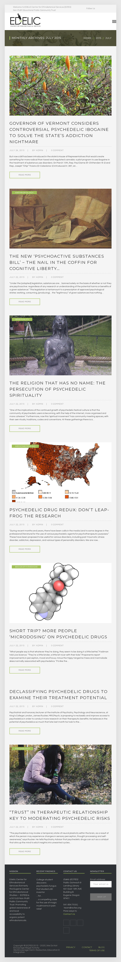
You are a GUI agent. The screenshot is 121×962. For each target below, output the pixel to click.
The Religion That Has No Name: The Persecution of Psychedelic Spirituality (57, 389)
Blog (101, 947)
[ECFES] (25, 20)
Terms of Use (97, 950)
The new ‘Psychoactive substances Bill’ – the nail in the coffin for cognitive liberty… (56, 262)
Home (88, 38)
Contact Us (69, 914)
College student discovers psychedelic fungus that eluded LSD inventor (46, 886)
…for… (39, 896)
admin (39, 150)
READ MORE (25, 175)
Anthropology (24, 192)
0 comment (57, 150)
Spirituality (22, 319)
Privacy (70, 947)
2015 (98, 38)
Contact (87, 947)
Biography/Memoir (26, 59)
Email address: (97, 879)
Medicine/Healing (25, 446)
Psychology (22, 748)
